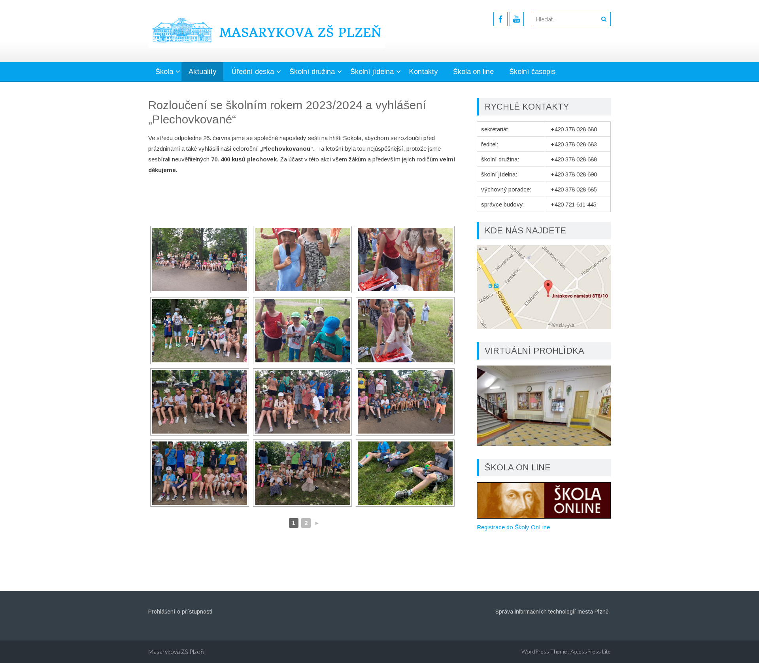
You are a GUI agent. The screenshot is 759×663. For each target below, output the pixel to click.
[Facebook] (500, 19)
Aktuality (202, 72)
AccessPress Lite (590, 651)
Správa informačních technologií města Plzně (552, 611)
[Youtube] (517, 19)
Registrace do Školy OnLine (513, 527)
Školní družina (312, 72)
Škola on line (473, 72)
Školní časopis (532, 72)
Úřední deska (253, 72)
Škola (164, 72)
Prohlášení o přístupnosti (180, 611)
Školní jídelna (372, 72)
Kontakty (423, 72)
